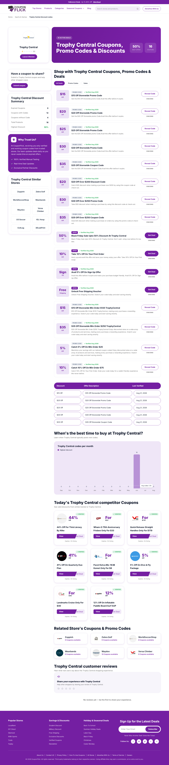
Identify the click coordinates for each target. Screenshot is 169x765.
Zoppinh (21, 192)
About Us (40, 755)
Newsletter (53, 744)
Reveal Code (150, 94)
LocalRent (12, 725)
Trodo (10, 740)
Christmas (87, 740)
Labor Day (87, 733)
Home (10, 17)
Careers (129, 755)
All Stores (90, 755)
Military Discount (55, 729)
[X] (157, 741)
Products (48, 8)
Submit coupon (19, 85)
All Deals (59, 83)
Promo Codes (73, 83)
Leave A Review (29, 57)
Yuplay (10, 744)
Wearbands (40, 200)
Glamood (11, 733)
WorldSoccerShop (21, 200)
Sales (86, 83)
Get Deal (151, 235)
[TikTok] (145, 741)
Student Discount (55, 725)
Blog (89, 8)
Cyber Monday (89, 744)
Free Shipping (54, 733)
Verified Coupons (55, 740)
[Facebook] (133, 741)
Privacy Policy (62, 755)
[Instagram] (139, 741)
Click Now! (97, 2)
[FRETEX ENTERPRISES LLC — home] (17, 9)
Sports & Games (21, 17)
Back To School (89, 725)
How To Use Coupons (77, 755)
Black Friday (88, 736)
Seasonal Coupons (74, 8)
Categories (59, 8)
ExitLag (21, 228)
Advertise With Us (152, 9)
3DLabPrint (40, 228)
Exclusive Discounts (56, 736)
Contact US (50, 755)
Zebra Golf (40, 192)
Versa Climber (40, 209)
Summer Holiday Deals (92, 729)
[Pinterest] (151, 741)
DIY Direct (12, 729)
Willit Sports (12, 736)
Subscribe (152, 729)
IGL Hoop (40, 219)
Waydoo (21, 210)
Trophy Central (28, 47)
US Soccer (20, 219)
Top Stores (36, 8)
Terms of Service (118, 755)
